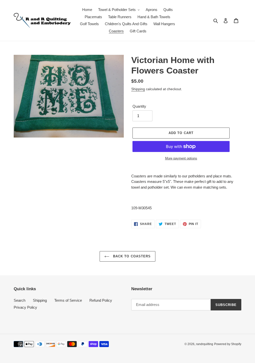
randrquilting (204, 344)
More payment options (181, 158)
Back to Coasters (131, 256)
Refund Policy (100, 300)
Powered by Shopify (227, 344)
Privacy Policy (25, 307)
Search (19, 300)
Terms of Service (68, 300)
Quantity (139, 106)
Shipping (138, 89)
